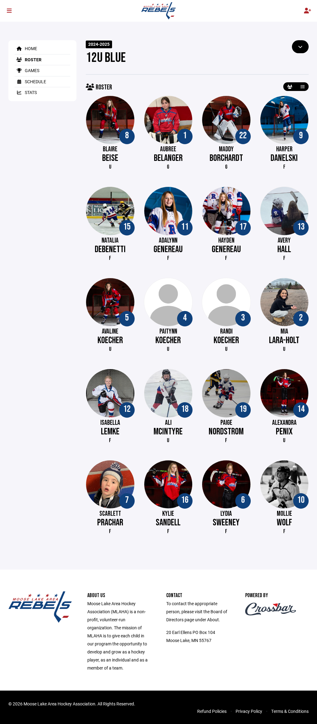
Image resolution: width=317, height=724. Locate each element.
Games (31, 70)
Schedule (35, 81)
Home (30, 48)
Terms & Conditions (290, 711)
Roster (32, 59)
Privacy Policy (249, 711)
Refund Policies (212, 711)
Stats (30, 92)
